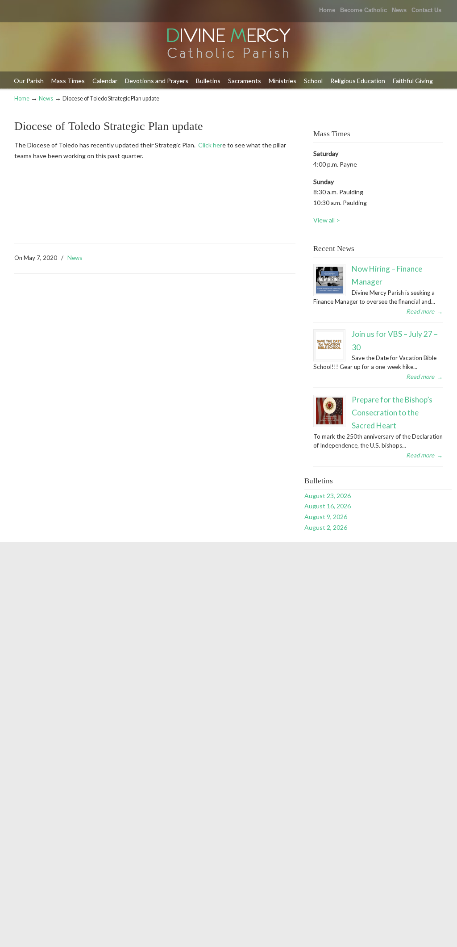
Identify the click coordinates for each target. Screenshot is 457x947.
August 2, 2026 (325, 527)
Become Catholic (363, 10)
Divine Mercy (228, 44)
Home (327, 10)
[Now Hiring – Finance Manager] (329, 280)
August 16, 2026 (327, 506)
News (399, 10)
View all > (326, 220)
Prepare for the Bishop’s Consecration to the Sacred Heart (392, 413)
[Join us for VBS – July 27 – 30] (329, 345)
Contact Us (426, 10)
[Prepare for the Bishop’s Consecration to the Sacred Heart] (329, 411)
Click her (210, 145)
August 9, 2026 (325, 516)
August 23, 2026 (327, 495)
